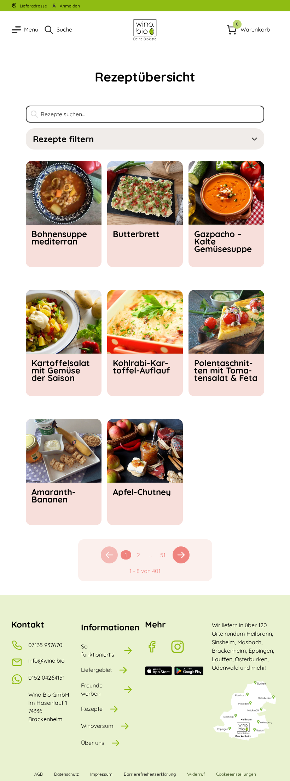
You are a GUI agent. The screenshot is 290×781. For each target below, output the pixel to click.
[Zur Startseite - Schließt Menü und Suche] (145, 29)
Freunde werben (92, 689)
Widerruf (196, 774)
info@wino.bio (46, 660)
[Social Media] (157, 647)
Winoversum (97, 725)
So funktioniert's (97, 650)
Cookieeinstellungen (236, 774)
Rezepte (92, 708)
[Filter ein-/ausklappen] (254, 139)
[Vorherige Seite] (109, 554)
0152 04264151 (46, 677)
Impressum (101, 774)
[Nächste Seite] (181, 554)
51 (163, 554)
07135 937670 (45, 644)
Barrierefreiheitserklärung (150, 774)
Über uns (92, 742)
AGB (38, 774)
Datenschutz (66, 774)
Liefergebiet (96, 669)
